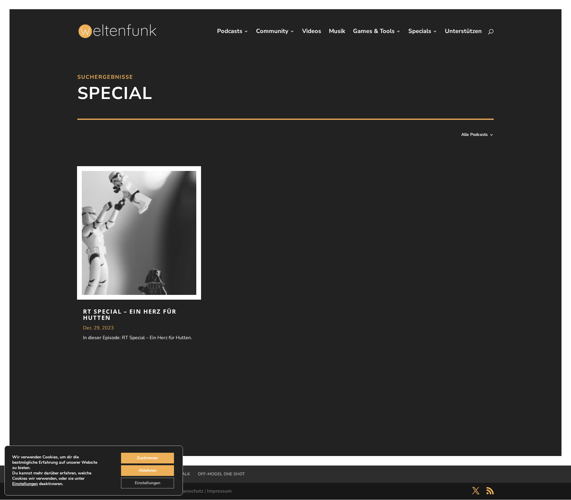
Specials (419, 32)
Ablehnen (147, 470)
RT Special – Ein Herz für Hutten (129, 314)
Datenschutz (189, 491)
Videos (311, 32)
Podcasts (229, 32)
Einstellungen (25, 484)
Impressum (219, 491)
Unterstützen (463, 32)
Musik (337, 32)
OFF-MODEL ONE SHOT (221, 474)
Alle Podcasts (474, 135)
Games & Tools (374, 32)
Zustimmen (147, 458)
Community (272, 32)
